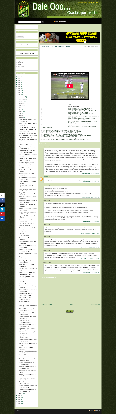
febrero (21, 117)
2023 (19, 78)
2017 (19, 90)
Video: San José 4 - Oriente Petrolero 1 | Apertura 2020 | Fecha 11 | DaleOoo (61, 130)
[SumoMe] (2, 218)
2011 (19, 401)
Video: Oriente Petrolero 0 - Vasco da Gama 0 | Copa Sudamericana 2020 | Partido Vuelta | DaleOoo (67, 135)
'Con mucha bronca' (24, 284)
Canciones (64, 17)
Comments (63, 21)
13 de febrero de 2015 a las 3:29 (90, 181)
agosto (21, 105)
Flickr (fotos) (21, 66)
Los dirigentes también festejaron (27, 133)
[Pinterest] (2, 214)
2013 (19, 397)
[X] (2, 205)
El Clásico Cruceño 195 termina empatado (78, 112)
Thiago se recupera (24, 235)
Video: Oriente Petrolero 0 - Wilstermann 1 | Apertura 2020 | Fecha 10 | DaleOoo (62, 132)
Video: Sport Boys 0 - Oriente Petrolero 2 (55, 46)
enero (21, 393)
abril (20, 113)
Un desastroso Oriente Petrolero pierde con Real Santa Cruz (82, 111)
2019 (19, 86)
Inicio (71, 304)
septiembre (22, 103)
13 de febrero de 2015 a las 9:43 (90, 221)
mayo (21, 111)
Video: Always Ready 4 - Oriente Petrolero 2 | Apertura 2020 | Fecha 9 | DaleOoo (62, 134)
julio (20, 107)
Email (17, 35)
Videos (89, 17)
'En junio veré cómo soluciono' (27, 127)
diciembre (22, 97)
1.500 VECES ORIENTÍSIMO (26, 223)
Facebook (20, 62)
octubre (21, 101)
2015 (19, 95)
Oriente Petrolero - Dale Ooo (90, 412)
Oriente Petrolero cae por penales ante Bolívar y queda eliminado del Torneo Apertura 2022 (81, 119)
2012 (19, 399)
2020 (19, 84)
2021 (19, 82)
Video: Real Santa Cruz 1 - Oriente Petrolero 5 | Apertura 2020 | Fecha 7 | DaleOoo (63, 136)
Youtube (20, 68)
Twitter (19, 64)
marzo (21, 115)
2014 (19, 395)
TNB (100, 412)
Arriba (18, 410)
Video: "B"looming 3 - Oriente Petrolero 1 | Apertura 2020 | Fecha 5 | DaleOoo (61, 138)
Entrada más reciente (46, 304)
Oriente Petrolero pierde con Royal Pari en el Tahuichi (81, 113)
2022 (19, 80)
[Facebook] (2, 200)
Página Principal (53, 17)
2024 (19, 76)
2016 (19, 92)
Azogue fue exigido (24, 229)
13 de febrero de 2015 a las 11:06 (90, 233)
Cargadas (74, 17)
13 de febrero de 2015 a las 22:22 (90, 259)
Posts (56, 21)
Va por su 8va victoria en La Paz (27, 227)
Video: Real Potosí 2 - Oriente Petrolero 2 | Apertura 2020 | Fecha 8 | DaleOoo (62, 131)
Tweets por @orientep (26, 45)
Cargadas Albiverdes (23, 61)
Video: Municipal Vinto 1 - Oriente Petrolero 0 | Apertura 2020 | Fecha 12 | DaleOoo (63, 129)
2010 (19, 403)
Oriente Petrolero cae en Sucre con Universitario (79, 114)
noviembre (22, 99)
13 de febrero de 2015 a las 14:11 (90, 247)
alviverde (46, 176)
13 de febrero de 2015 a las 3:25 (90, 173)
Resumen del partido (80, 104)
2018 (19, 88)
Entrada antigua (95, 304)
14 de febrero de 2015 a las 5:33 (90, 272)
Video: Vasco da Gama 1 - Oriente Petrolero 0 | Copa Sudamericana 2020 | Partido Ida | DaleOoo (66, 139)
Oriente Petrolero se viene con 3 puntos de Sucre (80, 108)
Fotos (82, 17)
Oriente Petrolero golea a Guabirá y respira (78, 109)
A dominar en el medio (25, 225)
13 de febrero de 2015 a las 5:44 (90, 197)
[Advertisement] (58, 19)
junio (20, 109)
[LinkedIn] (2, 209)
